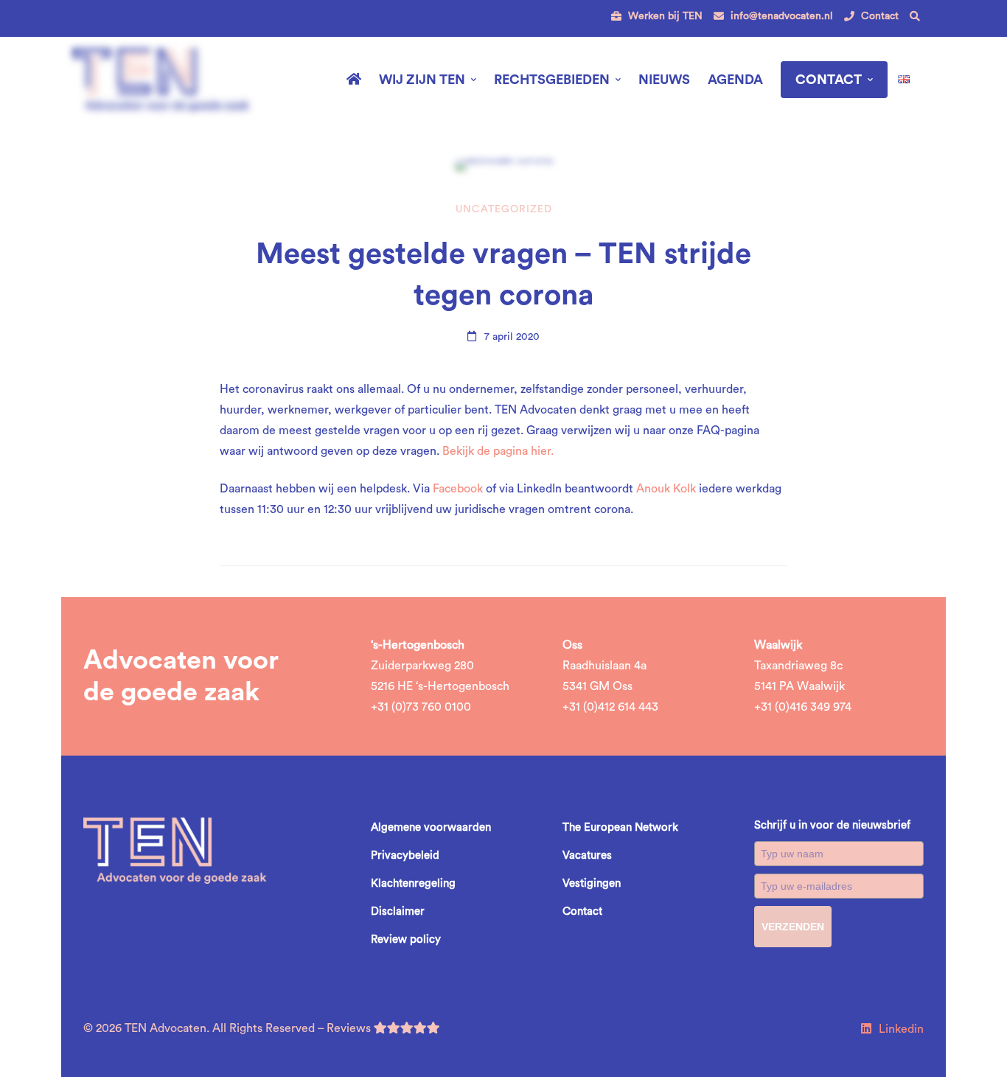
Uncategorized (504, 209)
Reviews (350, 1028)
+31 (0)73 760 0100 (421, 707)
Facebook (458, 489)
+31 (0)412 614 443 (610, 707)
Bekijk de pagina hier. (498, 451)
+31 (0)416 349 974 (802, 707)
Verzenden (793, 927)
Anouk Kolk (666, 489)
